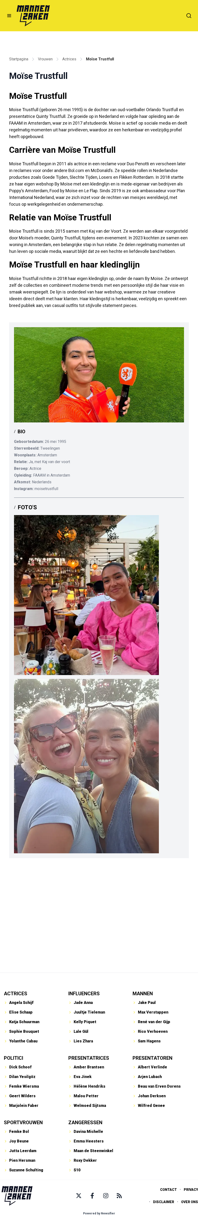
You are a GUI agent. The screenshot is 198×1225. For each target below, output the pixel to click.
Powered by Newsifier (99, 1213)
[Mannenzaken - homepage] (33, 15)
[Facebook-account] (92, 1196)
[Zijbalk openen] (9, 16)
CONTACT (168, 1190)
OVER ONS (189, 1202)
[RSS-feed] (119, 1196)
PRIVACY (191, 1190)
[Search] (189, 16)
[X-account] (79, 1196)
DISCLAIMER (163, 1202)
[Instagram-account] (106, 1196)
